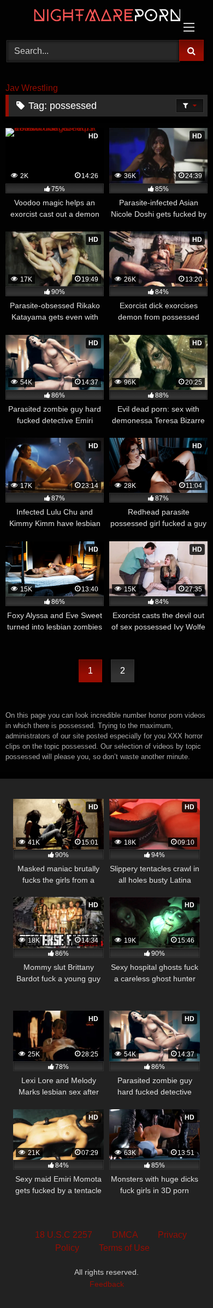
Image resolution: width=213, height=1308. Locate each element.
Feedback (107, 1284)
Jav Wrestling (31, 88)
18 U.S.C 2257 (63, 1234)
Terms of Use (124, 1247)
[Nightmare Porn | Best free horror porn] (87, 18)
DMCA (125, 1234)
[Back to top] (179, 1275)
